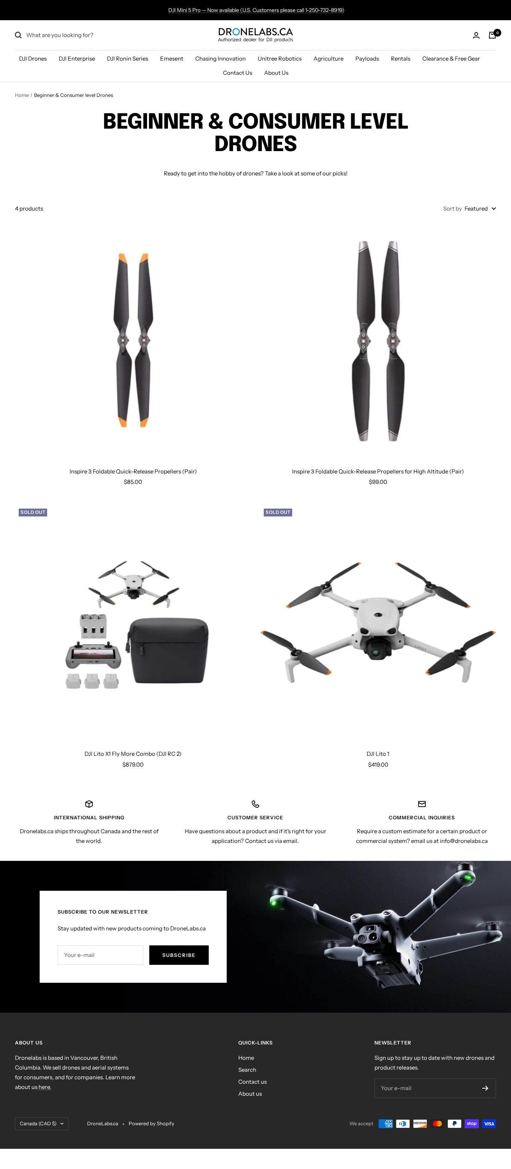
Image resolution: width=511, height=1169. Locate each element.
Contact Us (237, 72)
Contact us (252, 1081)
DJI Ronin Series (127, 58)
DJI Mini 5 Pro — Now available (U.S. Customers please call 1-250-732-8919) (256, 10)
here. (44, 1086)
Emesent (171, 58)
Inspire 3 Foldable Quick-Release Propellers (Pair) (133, 471)
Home (22, 95)
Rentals (400, 58)
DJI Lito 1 (378, 753)
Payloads (367, 58)
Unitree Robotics (280, 58)
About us (250, 1093)
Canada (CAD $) (38, 1123)
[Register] (485, 1088)
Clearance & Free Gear (451, 58)
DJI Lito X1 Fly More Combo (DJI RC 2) (133, 753)
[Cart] (492, 35)
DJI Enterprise (77, 58)
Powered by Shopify (151, 1123)
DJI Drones (33, 58)
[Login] (476, 35)
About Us (276, 72)
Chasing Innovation (220, 58)
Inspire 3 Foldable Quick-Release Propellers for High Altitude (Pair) (378, 471)
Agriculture (328, 58)
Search (247, 1069)
